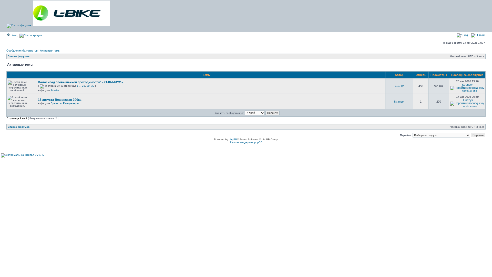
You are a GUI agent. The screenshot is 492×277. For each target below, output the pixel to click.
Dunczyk (467, 100)
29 (88, 85)
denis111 (399, 86)
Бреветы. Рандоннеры (65, 103)
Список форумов (18, 56)
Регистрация (33, 35)
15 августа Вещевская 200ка (59, 100)
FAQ (465, 34)
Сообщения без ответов (22, 50)
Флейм (55, 90)
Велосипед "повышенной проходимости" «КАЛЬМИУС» (80, 82)
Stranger (467, 84)
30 (92, 85)
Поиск (480, 34)
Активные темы (50, 50)
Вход (13, 35)
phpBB (233, 139)
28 (83, 85)
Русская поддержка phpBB (246, 142)
